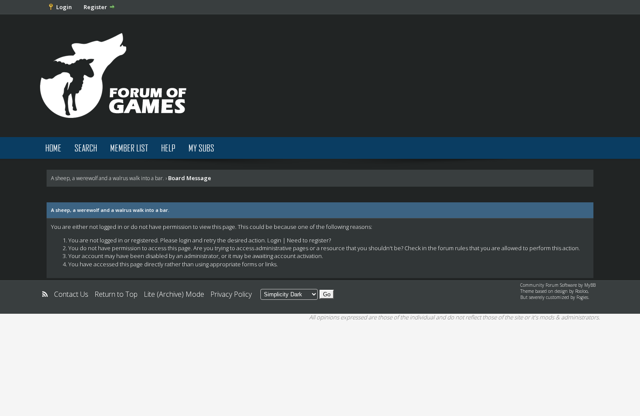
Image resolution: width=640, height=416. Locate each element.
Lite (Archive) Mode (174, 294)
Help (168, 147)
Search (85, 147)
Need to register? (309, 240)
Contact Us (71, 294)
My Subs (201, 147)
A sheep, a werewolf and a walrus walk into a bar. (107, 178)
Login (64, 6)
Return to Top (116, 294)
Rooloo (581, 291)
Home (53, 147)
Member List (129, 147)
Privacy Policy (231, 294)
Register (95, 6)
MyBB (590, 285)
